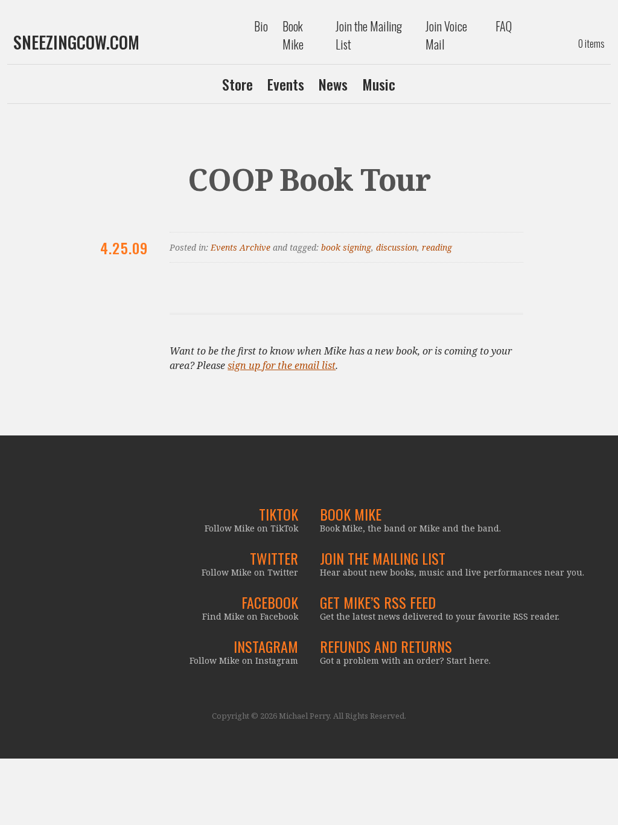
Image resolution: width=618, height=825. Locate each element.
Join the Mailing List (369, 35)
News (333, 84)
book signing (346, 247)
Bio (261, 26)
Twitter (274, 558)
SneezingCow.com (76, 42)
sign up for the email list (282, 365)
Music (378, 84)
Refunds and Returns (386, 646)
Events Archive (240, 247)
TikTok (278, 514)
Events (285, 84)
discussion (396, 247)
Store (237, 84)
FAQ (503, 26)
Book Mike (293, 35)
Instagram (266, 646)
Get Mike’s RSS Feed (378, 602)
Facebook (269, 602)
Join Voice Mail (446, 35)
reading (437, 247)
